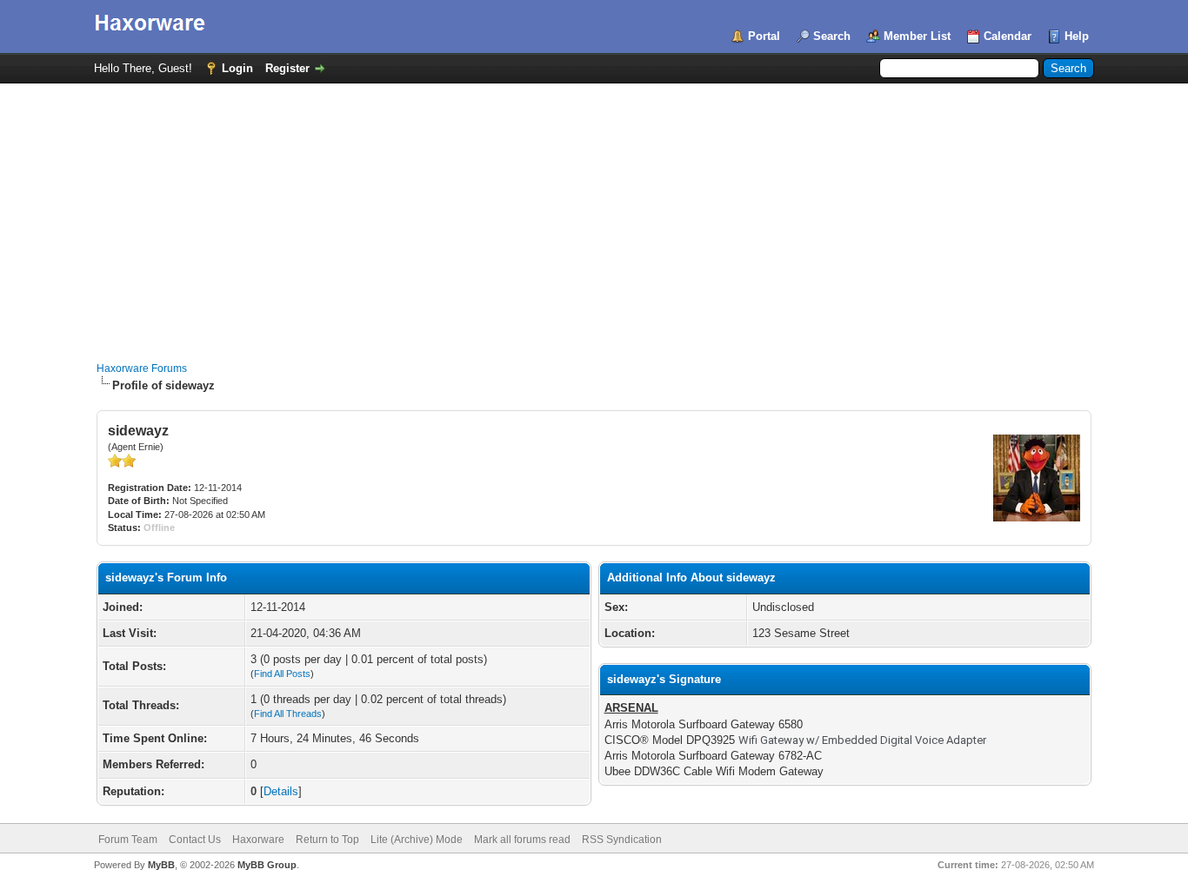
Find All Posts (282, 673)
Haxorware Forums (142, 368)
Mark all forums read (522, 839)
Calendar (1007, 36)
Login (237, 68)
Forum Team (127, 839)
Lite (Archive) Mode (416, 839)
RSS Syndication (622, 839)
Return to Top (327, 839)
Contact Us (195, 839)
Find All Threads (288, 713)
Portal (764, 36)
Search (832, 36)
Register (287, 68)
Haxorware (258, 839)
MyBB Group (267, 865)
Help (1077, 36)
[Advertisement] (594, 213)
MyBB (161, 865)
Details (281, 791)
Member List (917, 36)
